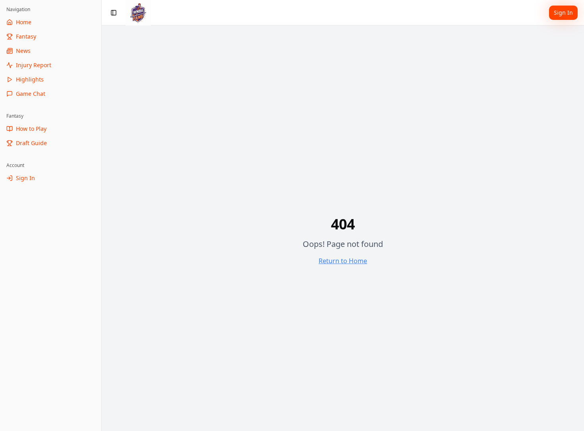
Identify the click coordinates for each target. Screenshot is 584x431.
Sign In (563, 12)
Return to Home (343, 260)
